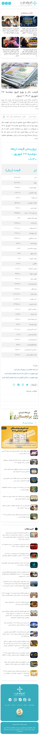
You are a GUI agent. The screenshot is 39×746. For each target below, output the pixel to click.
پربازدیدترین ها (28, 423)
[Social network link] (29, 699)
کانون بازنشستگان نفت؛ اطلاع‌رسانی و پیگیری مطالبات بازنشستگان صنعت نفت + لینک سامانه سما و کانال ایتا (15, 634)
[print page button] (4, 117)
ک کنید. (4, 377)
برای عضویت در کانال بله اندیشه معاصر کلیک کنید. (21, 374)
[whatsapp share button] (14, 385)
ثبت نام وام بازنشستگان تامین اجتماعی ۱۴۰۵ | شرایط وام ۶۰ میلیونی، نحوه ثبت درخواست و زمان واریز (16, 673)
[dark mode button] (9, 3)
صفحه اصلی (32, 117)
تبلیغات (25, 705)
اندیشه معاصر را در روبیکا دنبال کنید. (25, 370)
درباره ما (14, 705)
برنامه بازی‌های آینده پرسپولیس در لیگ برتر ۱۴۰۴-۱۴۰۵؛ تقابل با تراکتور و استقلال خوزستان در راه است (15, 556)
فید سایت (19, 705)
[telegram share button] (18, 385)
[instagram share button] (22, 385)
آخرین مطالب (29, 529)
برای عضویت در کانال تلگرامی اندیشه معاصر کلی (22, 377)
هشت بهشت (15, 724)
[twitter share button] (27, 385)
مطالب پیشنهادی (27, 13)
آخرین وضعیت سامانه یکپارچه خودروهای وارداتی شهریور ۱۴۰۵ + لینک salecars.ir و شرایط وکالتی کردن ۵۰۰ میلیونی (15, 574)
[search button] (6, 3)
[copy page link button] (8, 117)
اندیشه (14, 122)
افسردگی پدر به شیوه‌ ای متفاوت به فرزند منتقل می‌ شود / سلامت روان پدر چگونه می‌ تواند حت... (10, 31)
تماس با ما (7, 705)
